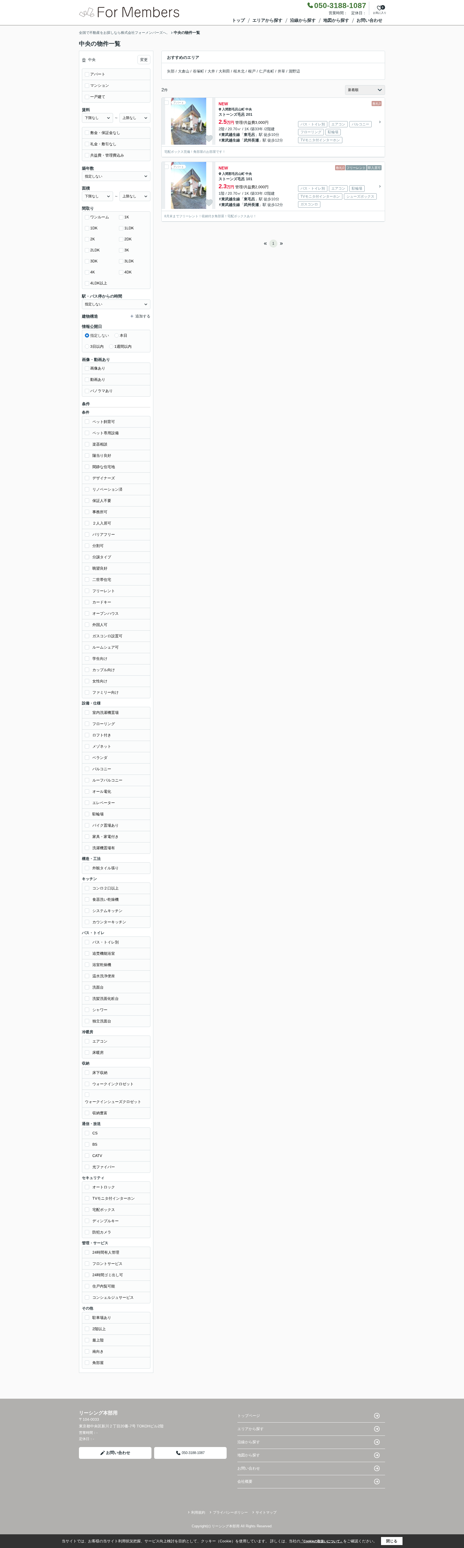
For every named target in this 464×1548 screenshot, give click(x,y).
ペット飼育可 (103, 421)
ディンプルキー (105, 1221)
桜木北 (239, 71)
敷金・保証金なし (105, 133)
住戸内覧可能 (103, 1286)
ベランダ (99, 757)
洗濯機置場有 (103, 848)
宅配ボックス (103, 1209)
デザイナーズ (103, 478)
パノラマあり (101, 391)
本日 (123, 335)
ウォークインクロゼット (113, 1084)
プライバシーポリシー (230, 1512)
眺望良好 (99, 568)
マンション (99, 85)
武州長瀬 (251, 140)
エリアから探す (267, 20)
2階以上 (99, 1329)
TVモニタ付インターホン (113, 1198)
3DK (93, 261)
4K (92, 272)
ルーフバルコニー (107, 780)
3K (126, 250)
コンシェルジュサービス (113, 1297)
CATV (97, 1155)
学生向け (99, 658)
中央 (248, 109)
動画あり (97, 379)
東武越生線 (230, 134)
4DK (128, 272)
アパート (97, 74)
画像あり (97, 368)
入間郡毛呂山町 (233, 109)
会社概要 (244, 1481)
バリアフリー (103, 534)
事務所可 (99, 512)
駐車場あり (101, 1317)
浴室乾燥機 (101, 965)
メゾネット (101, 746)
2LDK (95, 250)
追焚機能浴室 (103, 953)
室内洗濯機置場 (105, 712)
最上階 (98, 1340)
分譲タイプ (101, 557)
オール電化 (101, 791)
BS (94, 1144)
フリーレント (103, 591)
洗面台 (98, 987)
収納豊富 (99, 1113)
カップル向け (103, 670)
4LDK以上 (98, 283)
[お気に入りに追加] (209, 138)
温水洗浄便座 (103, 976)
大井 (211, 71)
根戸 (252, 71)
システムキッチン (107, 911)
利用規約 (198, 1512)
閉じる (391, 1541)
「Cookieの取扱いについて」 (321, 1541)
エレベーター (103, 803)
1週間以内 (123, 346)
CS (94, 1133)
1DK (93, 228)
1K (126, 217)
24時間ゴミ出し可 (107, 1275)
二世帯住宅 (101, 579)
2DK (128, 239)
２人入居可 (101, 523)
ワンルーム (99, 217)
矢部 (171, 71)
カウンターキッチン (109, 922)
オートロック (103, 1187)
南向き (98, 1351)
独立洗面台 (101, 1021)
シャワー (99, 1010)
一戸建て (97, 97)
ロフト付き (101, 735)
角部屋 (98, 1363)
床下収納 (99, 1072)
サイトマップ (266, 1512)
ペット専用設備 (105, 433)
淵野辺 (294, 71)
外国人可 (99, 625)
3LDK (129, 261)
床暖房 (98, 1052)
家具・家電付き (105, 836)
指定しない (99, 335)
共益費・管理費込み (107, 155)
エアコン (99, 1041)
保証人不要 (101, 500)
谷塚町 (198, 71)
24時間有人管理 (105, 1252)
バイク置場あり (105, 825)
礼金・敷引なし (103, 144)
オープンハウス (105, 613)
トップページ (248, 1415)
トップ (238, 20)
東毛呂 (249, 134)
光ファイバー (103, 1167)
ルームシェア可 (105, 647)
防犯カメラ (101, 1232)
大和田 (224, 71)
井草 (281, 71)
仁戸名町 (266, 71)
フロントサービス (107, 1263)
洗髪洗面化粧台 (105, 998)
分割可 (98, 546)
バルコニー (101, 769)
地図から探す (336, 20)
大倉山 (183, 71)
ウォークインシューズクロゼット (113, 1101)
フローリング (103, 724)
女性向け (99, 681)
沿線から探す (303, 20)
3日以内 (97, 346)
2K (92, 239)
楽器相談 (99, 444)
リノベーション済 (107, 489)
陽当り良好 (101, 455)
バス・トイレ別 (105, 942)
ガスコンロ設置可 (107, 636)
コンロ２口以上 (105, 888)
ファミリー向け (105, 692)
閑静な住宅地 (103, 467)
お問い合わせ (369, 20)
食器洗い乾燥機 (105, 899)
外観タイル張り (105, 868)
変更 (144, 59)
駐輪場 (98, 814)
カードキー (101, 602)
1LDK (129, 228)
